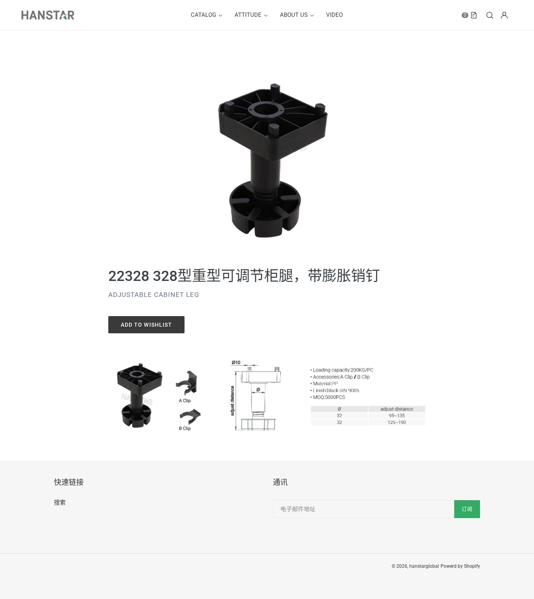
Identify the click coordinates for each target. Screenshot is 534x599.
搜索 (60, 502)
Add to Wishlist (146, 325)
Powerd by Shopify (460, 566)
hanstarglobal (424, 566)
